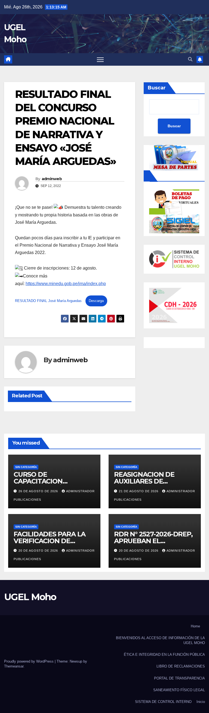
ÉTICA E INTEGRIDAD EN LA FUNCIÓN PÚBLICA (164, 654)
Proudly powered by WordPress (29, 661)
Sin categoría (26, 467)
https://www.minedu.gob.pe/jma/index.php (66, 283)
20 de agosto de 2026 (39, 550)
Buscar (157, 88)
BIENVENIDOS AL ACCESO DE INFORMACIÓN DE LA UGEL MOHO (160, 640)
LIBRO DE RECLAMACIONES (180, 666)
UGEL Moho (30, 597)
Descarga (96, 301)
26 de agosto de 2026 (39, 491)
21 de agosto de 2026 (139, 491)
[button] (190, 59)
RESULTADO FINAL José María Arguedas (49, 301)
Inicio (200, 702)
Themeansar (13, 666)
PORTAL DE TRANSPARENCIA (179, 678)
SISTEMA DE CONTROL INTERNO (163, 702)
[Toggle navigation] (100, 59)
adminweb (52, 178)
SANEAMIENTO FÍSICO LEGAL (179, 690)
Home (195, 626)
